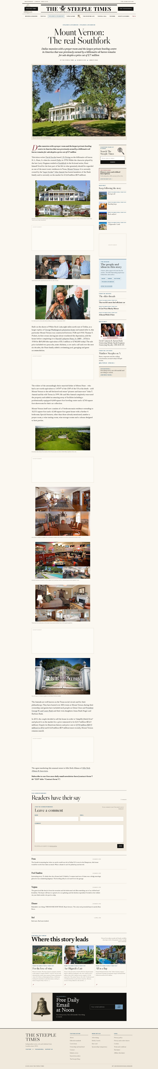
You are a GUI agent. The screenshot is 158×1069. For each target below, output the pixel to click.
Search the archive (75, 1056)
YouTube (28, 1049)
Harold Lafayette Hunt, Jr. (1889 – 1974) (71, 339)
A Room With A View (107, 315)
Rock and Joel (112, 214)
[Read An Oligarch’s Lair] (79, 954)
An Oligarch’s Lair (73, 968)
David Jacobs (51, 157)
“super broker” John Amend (53, 172)
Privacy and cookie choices (121, 1040)
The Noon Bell (39, 1049)
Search (112, 162)
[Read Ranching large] (103, 206)
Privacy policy (118, 1037)
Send (120, 846)
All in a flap (101, 968)
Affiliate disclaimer (119, 1053)
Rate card (94, 1044)
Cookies (116, 1044)
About (72, 1037)
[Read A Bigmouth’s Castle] (103, 226)
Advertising (95, 1037)
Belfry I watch (96, 1040)
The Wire (112, 16)
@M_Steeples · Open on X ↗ (107, 363)
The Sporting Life (89, 16)
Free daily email (31, 8)
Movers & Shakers (31, 16)
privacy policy (53, 846)
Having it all (111, 194)
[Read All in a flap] (111, 954)
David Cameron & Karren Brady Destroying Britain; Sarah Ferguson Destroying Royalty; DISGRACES (111, 343)
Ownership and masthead (77, 1047)
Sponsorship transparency (99, 1047)
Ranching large (112, 204)
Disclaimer (117, 1050)
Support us (49, 1049)
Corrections (73, 1044)
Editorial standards (75, 1040)
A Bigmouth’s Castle (114, 224)
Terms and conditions (120, 1047)
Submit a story (74, 1053)
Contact (72, 1050)
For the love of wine (42, 968)
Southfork (62, 163)
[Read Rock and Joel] (103, 216)
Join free (118, 1007)
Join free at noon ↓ (106, 374)
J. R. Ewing (66, 157)
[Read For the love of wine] (47, 954)
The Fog (43, 16)
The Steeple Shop (75, 1059)
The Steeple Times (68, 60)
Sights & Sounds (123, 16)
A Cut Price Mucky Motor (109, 309)
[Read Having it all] (103, 195)
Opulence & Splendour (56, 16)
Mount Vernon (73, 169)
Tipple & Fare (70, 16)
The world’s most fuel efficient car (112, 302)
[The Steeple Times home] (79, 9)
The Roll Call (102, 16)
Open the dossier (106, 286)
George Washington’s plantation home (60, 330)
